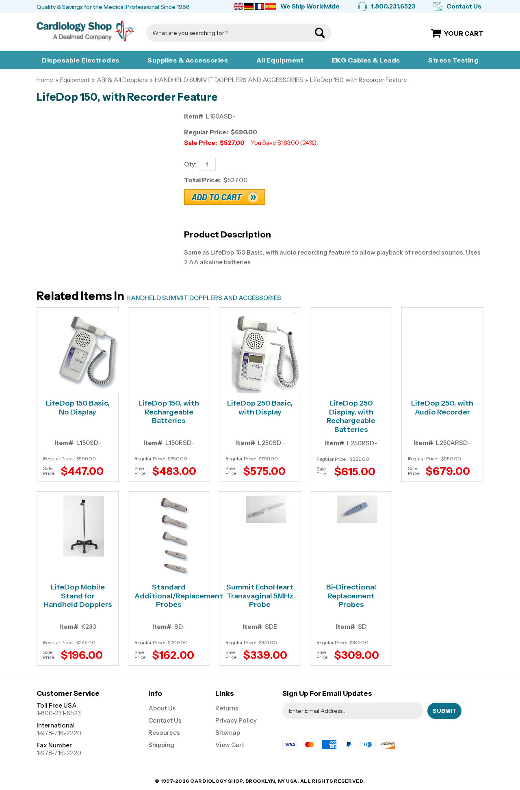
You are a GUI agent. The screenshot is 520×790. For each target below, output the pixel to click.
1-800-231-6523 (59, 713)
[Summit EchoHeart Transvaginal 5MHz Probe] (266, 509)
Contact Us (463, 6)
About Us (162, 708)
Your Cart (463, 33)
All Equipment (280, 60)
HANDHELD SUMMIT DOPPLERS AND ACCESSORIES (229, 80)
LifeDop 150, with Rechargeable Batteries (169, 412)
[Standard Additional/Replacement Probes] (175, 536)
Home (45, 80)
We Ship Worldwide (310, 6)
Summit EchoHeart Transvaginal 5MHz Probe (259, 596)
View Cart (229, 745)
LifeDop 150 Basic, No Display (78, 408)
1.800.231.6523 (393, 6)
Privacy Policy (236, 720)
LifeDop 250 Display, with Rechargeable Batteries (351, 416)
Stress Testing (453, 60)
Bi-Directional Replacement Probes (351, 596)
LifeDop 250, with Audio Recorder (442, 408)
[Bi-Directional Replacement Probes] (357, 509)
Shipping (161, 745)
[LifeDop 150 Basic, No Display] (83, 352)
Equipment (75, 80)
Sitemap (227, 732)
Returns (226, 708)
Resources (164, 732)
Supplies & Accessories (187, 60)
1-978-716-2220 (59, 733)
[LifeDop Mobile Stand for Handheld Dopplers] (83, 526)
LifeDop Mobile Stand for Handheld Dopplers (77, 596)
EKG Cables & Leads (366, 60)
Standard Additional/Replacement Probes (169, 596)
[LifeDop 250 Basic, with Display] (266, 352)
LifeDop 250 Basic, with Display (259, 408)
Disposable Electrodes (80, 60)
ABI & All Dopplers (122, 80)
